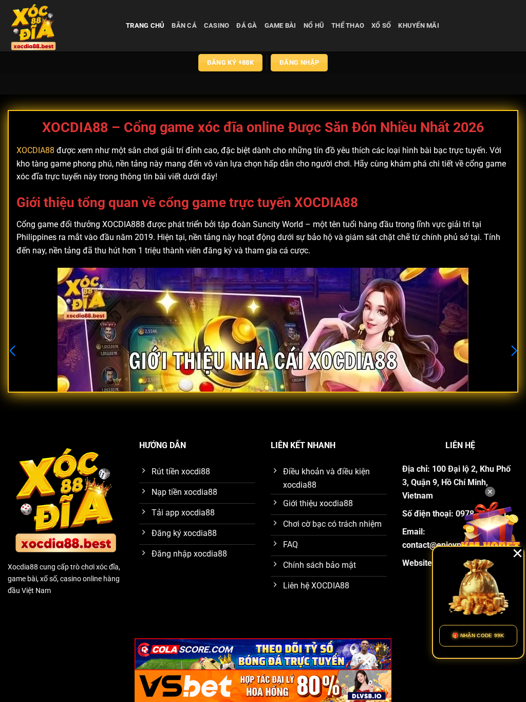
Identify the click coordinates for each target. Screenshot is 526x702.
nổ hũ (314, 25)
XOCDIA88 (35, 150)
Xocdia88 (23, 567)
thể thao (347, 25)
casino (217, 25)
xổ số (381, 25)
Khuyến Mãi (418, 25)
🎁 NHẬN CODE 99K (478, 635)
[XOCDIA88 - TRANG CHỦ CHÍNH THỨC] (59, 25)
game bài (280, 25)
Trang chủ (145, 25)
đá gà (246, 25)
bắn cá (184, 25)
